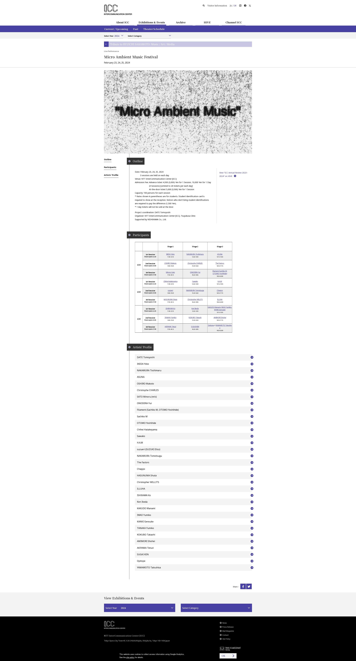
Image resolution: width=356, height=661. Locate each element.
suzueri (170, 290)
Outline (107, 159)
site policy (130, 657)
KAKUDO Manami (214, 307)
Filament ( (219, 272)
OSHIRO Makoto (170, 263)
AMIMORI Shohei (220, 317)
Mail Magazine (228, 631)
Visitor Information (217, 5)
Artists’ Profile (111, 175)
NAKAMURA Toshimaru (195, 254)
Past (135, 29)
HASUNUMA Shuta (170, 299)
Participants (110, 167)
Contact (225, 635)
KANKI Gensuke (220, 310)
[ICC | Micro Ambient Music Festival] (243, 586)
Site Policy (226, 639)
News (224, 623)
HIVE (207, 22)
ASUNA (219, 254)
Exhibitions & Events (152, 22)
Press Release (228, 627)
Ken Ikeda (195, 308)
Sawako (195, 281)
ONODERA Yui (195, 272)
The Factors (219, 263)
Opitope (211, 325)
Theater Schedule (154, 29)
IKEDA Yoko (170, 254)
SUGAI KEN (195, 326)
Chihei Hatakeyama (170, 281)
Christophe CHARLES (195, 263)
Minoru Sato (170, 272)
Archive (181, 22)
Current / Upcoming (116, 29)
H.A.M (220, 281)
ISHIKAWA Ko (170, 308)
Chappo (220, 290)
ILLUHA (219, 299)
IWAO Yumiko (226, 307)
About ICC (122, 22)
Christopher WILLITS (195, 299)
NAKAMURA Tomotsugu (195, 290)
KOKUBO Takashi (195, 317)
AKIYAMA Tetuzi (170, 326)
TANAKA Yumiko (170, 317)
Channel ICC (234, 22)
